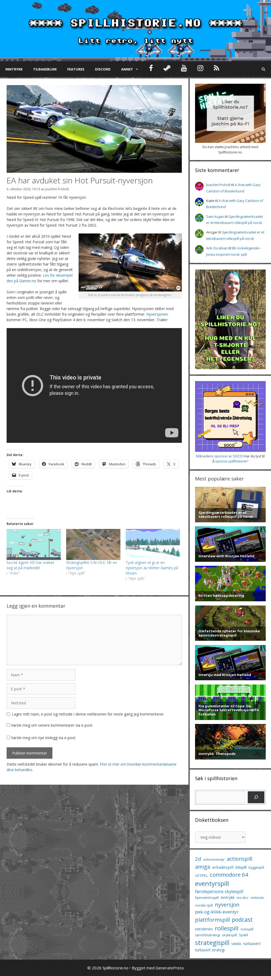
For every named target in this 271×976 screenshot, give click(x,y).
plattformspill (212, 919)
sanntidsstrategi (207, 935)
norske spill (204, 905)
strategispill (212, 942)
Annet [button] (127, 69)
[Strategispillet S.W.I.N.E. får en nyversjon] (93, 544)
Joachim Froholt (57, 189)
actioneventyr (214, 859)
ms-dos (243, 897)
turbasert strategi (210, 949)
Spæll (243, 935)
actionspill (239, 858)
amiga (202, 866)
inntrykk (227, 897)
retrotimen (204, 928)
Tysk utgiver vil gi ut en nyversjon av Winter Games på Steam (152, 568)
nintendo (257, 897)
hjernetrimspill (207, 897)
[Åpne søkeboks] (263, 69)
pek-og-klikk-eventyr (216, 912)
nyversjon (227, 904)
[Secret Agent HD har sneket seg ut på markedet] (34, 544)
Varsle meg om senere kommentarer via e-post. (52, 725)
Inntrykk (13, 69)
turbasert (252, 943)
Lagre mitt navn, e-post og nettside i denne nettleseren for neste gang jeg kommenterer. (88, 714)
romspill (247, 929)
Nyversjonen (157, 314)
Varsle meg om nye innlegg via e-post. (43, 737)
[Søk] (256, 797)
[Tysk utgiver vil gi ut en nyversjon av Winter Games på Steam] (153, 544)
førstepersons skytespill (219, 891)
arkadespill (222, 867)
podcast (242, 919)
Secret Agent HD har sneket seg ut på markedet (30, 565)
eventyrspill (212, 883)
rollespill (226, 928)
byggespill (256, 867)
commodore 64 (229, 874)
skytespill (229, 935)
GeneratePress (170, 967)
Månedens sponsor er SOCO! (219, 456)
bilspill (241, 867)
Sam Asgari (215, 216)
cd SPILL (201, 875)
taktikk (236, 944)
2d (198, 858)
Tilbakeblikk (45, 69)
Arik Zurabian (217, 248)
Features (75, 69)
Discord (103, 69)
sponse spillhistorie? (231, 461)
